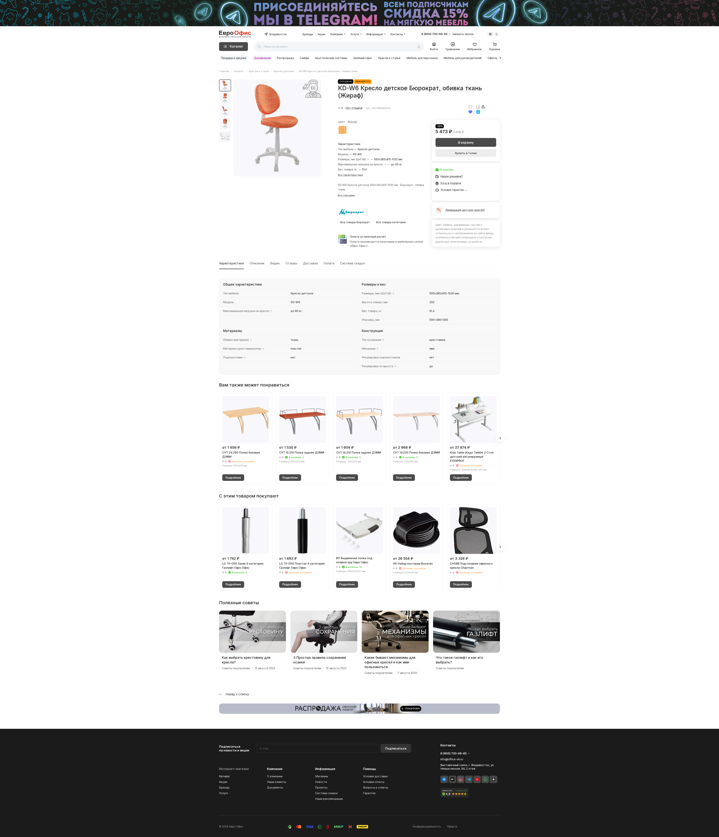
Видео (275, 263)
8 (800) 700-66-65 (434, 34)
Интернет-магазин (234, 769)
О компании (275, 776)
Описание (257, 263)
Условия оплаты (373, 782)
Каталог (224, 776)
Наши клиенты (276, 782)
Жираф (342, 129)
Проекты (321, 787)
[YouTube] (477, 779)
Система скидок (352, 263)
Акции (223, 782)
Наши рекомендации (329, 798)
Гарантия (369, 793)
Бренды (224, 787)
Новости (321, 782)
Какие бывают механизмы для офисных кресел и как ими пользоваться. (390, 662)
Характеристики (231, 263)
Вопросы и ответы (375, 787)
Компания (274, 769)
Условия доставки (375, 776)
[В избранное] (470, 106)
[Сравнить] (478, 106)
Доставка (310, 263)
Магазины (321, 776)
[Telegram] (469, 779)
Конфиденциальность (427, 826)
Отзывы (291, 263)
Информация (325, 769)
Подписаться (395, 748)
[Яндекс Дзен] (493, 779)
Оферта (452, 826)
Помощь (369, 769)
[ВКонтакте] (444, 779)
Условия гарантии (452, 189)
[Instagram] (460, 779)
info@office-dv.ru (451, 759)
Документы (275, 787)
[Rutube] (452, 779)
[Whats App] (485, 779)
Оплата (329, 263)
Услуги (223, 793)
